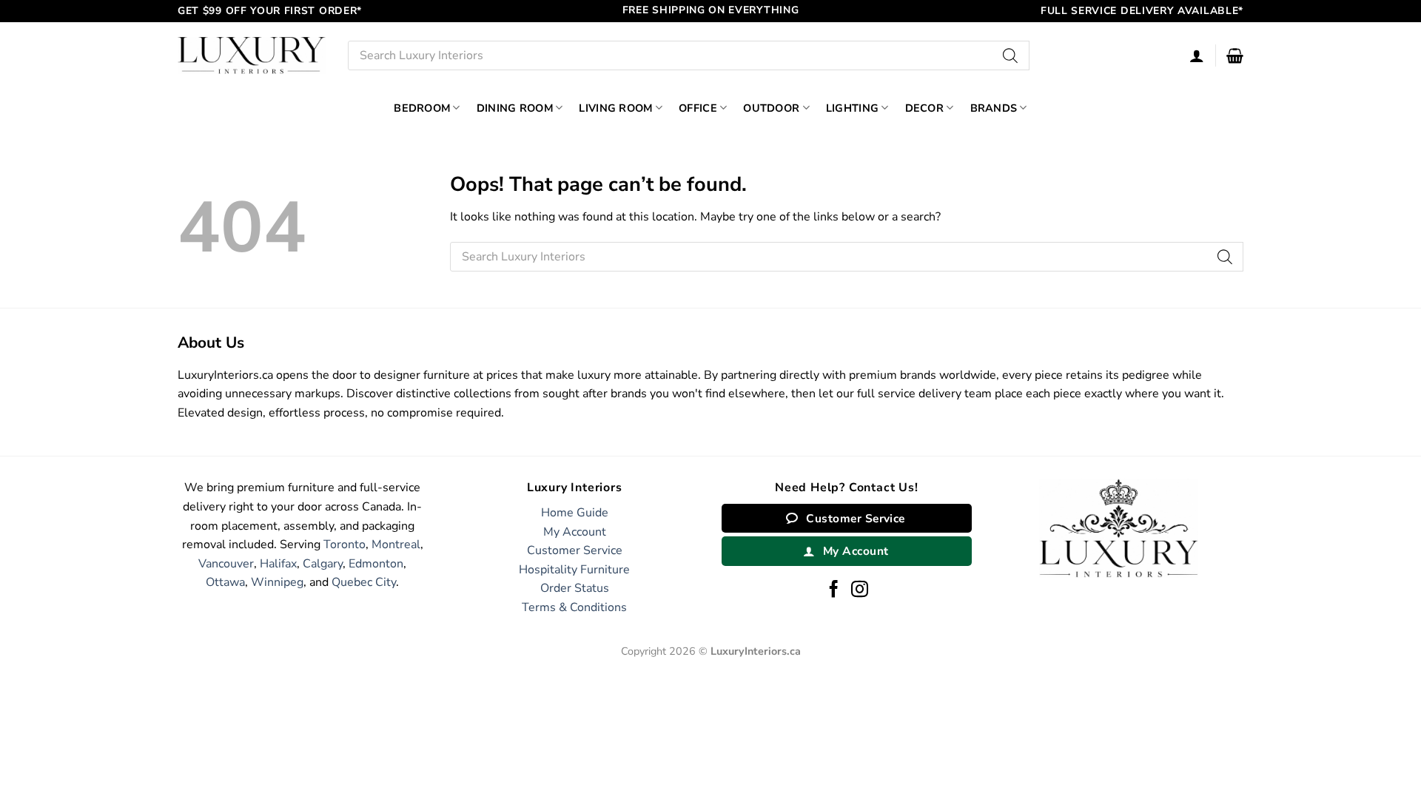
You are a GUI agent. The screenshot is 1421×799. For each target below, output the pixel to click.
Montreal (396, 544)
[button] (1234, 55)
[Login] (1196, 55)
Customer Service (574, 550)
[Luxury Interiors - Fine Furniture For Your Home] (252, 55)
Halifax (278, 564)
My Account (574, 532)
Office (698, 108)
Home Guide (574, 513)
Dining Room (515, 108)
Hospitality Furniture (574, 570)
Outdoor (771, 108)
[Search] (1010, 55)
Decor (924, 108)
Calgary (323, 564)
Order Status (574, 588)
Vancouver (226, 564)
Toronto (344, 544)
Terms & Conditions (574, 607)
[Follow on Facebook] (833, 590)
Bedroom (422, 108)
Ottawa (225, 582)
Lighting (852, 108)
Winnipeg (277, 582)
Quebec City (364, 582)
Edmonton (376, 564)
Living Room (615, 108)
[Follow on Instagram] (859, 590)
